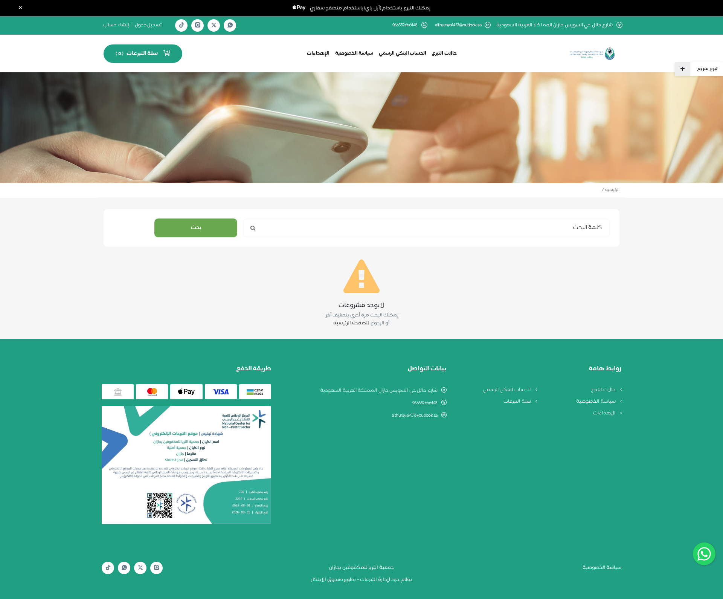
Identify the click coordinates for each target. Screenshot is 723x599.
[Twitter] (214, 25)
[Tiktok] (181, 25)
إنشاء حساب (116, 25)
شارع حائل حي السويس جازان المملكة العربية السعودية (379, 391)
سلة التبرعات (517, 401)
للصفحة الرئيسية (351, 323)
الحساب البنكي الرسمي (402, 53)
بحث (196, 227)
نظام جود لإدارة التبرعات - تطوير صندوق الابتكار (361, 580)
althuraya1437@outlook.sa (458, 25)
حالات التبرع (444, 53)
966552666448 (425, 403)
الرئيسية (612, 190)
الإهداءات (318, 53)
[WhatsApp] (230, 25)
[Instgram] (197, 25)
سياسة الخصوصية (354, 53)
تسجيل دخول (148, 25)
